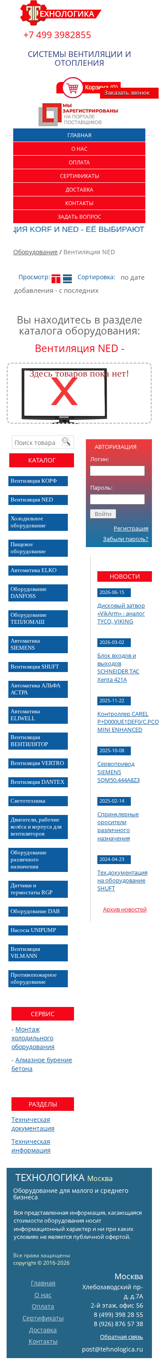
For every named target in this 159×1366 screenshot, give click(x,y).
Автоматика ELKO (33, 570)
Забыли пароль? (125, 539)
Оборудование (35, 252)
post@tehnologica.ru (112, 1349)
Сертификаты (79, 176)
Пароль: (101, 487)
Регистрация (131, 528)
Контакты (79, 203)
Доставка (79, 189)
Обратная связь (121, 1337)
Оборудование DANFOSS (29, 592)
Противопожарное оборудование (34, 978)
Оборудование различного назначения (29, 859)
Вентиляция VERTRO (37, 763)
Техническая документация (33, 1123)
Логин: (99, 459)
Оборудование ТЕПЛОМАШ (29, 618)
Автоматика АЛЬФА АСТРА (35, 689)
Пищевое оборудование (28, 548)
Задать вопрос (79, 217)
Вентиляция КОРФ (34, 480)
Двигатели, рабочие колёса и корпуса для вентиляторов (36, 826)
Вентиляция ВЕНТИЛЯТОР (29, 740)
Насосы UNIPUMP (33, 930)
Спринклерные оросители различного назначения (118, 826)
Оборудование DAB (35, 911)
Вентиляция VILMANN (25, 952)
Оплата (79, 162)
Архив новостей (125, 909)
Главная (79, 135)
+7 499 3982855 (57, 34)
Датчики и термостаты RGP (31, 889)
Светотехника (28, 800)
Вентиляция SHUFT (35, 666)
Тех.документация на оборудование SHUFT (122, 880)
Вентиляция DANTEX (37, 782)
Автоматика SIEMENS (25, 644)
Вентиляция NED (32, 499)
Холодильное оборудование (28, 522)
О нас (79, 149)
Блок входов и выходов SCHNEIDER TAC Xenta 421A (118, 667)
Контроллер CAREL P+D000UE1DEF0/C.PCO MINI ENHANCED (128, 721)
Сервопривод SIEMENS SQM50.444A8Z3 (118, 771)
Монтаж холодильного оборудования (33, 1038)
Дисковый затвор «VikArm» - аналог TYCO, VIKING (121, 613)
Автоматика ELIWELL (25, 715)
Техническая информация (31, 1145)
